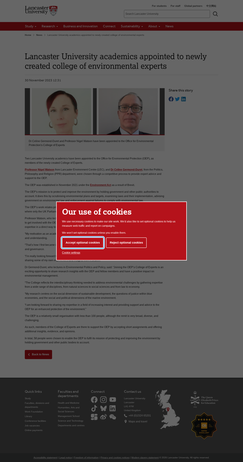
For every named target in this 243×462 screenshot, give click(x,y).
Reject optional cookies (126, 242)
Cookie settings (71, 252)
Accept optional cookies (83, 242)
